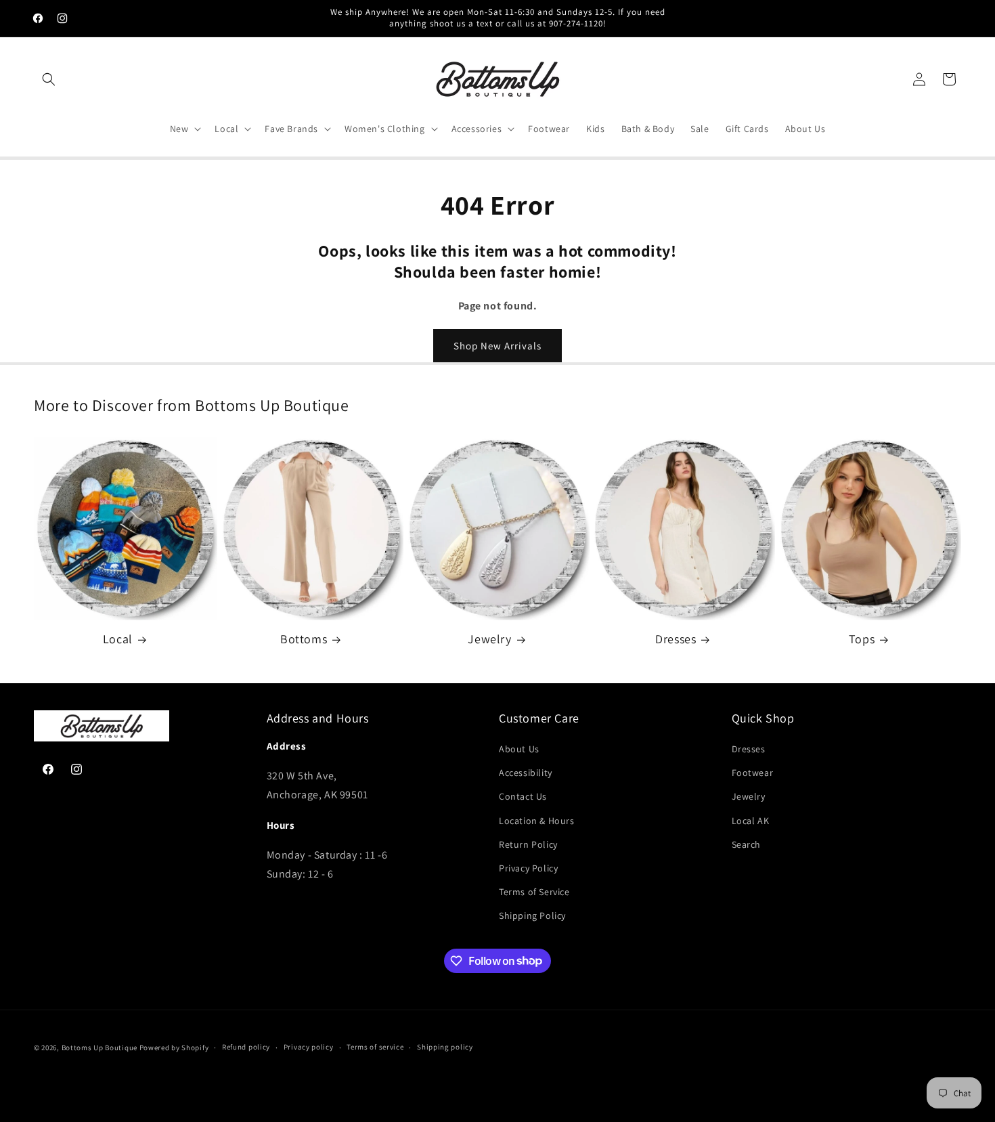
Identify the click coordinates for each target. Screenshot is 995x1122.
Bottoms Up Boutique (99, 1047)
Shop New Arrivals (497, 345)
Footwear (753, 773)
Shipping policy (445, 1047)
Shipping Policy (532, 915)
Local (118, 639)
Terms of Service (534, 892)
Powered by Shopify (174, 1047)
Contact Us (523, 796)
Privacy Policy (528, 868)
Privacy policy (309, 1047)
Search (746, 844)
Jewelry (489, 639)
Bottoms (303, 639)
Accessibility (525, 773)
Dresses (675, 639)
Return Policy (528, 844)
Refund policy (246, 1047)
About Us (519, 749)
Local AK (751, 821)
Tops (862, 639)
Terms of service (375, 1047)
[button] (49, 79)
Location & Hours (537, 821)
